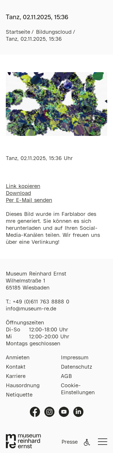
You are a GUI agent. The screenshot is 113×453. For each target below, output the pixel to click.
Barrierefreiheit (87, 442)
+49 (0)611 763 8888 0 (41, 302)
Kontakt (15, 367)
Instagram (49, 412)
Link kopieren (23, 186)
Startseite (18, 32)
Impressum (74, 358)
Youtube (64, 412)
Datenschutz (76, 367)
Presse (69, 442)
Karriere (15, 376)
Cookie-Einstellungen (78, 389)
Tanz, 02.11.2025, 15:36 (34, 39)
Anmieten (18, 358)
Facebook (35, 412)
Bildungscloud (54, 32)
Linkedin (78, 412)
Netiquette (19, 395)
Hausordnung (23, 385)
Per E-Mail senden (29, 200)
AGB (66, 376)
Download (18, 193)
